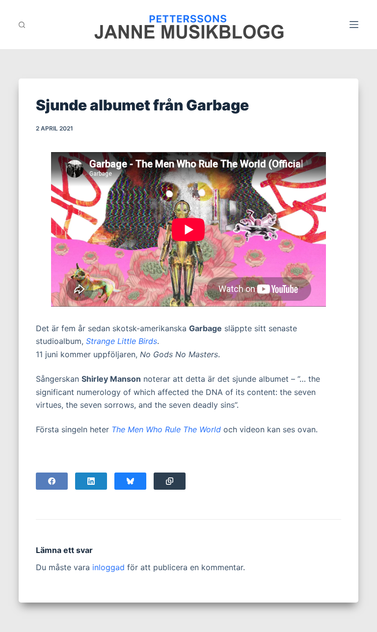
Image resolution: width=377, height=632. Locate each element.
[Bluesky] (130, 481)
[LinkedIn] (91, 481)
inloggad (108, 567)
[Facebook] (52, 481)
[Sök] (22, 25)
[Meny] (354, 24)
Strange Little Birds (121, 341)
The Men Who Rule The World (166, 429)
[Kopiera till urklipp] (170, 481)
